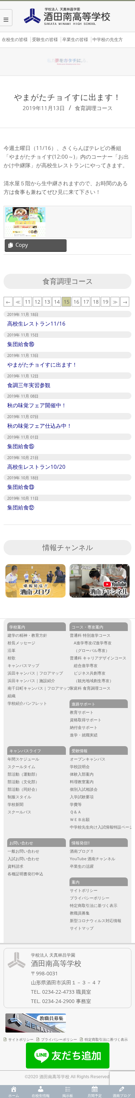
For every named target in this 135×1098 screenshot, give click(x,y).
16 (76, 301)
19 (105, 301)
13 (47, 301)
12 (37, 301)
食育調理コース (94, 108)
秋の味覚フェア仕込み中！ (39, 425)
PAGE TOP (124, 1036)
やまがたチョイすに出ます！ (42, 364)
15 (66, 301)
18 (96, 301)
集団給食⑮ (20, 446)
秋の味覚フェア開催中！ (37, 405)
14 (57, 301)
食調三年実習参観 (28, 385)
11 (28, 301)
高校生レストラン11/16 (36, 323)
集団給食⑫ (20, 507)
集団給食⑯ (20, 344)
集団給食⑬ (20, 486)
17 (86, 301)
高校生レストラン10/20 (36, 466)
